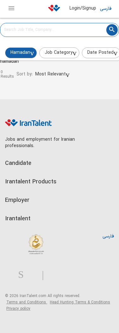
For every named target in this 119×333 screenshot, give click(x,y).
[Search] (112, 30)
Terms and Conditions (26, 302)
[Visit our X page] (35, 274)
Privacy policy (18, 309)
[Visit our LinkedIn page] (11, 274)
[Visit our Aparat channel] (55, 274)
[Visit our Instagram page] (23, 274)
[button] (52, 74)
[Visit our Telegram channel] (45, 274)
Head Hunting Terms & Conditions (80, 302)
